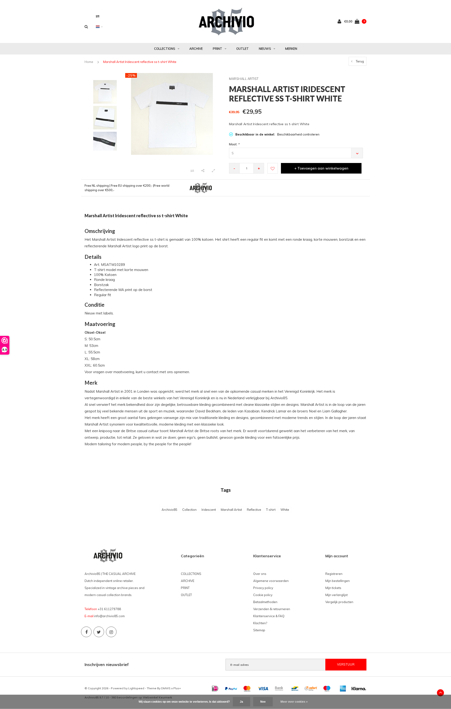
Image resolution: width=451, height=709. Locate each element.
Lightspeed (136, 688)
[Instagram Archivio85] (111, 632)
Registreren (333, 574)
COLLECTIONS (164, 48)
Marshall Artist (231, 509)
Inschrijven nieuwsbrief (107, 664)
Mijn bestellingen (337, 581)
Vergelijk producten (339, 602)
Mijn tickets (333, 588)
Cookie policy (262, 595)
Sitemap (259, 630)
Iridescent (209, 509)
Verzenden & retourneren (271, 609)
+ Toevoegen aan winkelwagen (321, 168)
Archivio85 (169, 509)
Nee (263, 701)
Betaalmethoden (265, 602)
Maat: (234, 144)
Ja (241, 701)
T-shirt (271, 509)
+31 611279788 (109, 609)
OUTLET (242, 48)
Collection (189, 509)
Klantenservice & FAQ (268, 616)
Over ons (259, 574)
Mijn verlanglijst (336, 595)
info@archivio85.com (109, 616)
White (284, 509)
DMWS (166, 688)
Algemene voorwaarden (271, 581)
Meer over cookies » (294, 701)
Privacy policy (263, 588)
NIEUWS (265, 48)
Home (89, 62)
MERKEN (291, 48)
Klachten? (260, 623)
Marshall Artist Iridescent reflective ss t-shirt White (139, 62)
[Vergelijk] (97, 16)
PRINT (217, 48)
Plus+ (177, 688)
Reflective (254, 509)
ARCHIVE (196, 48)
